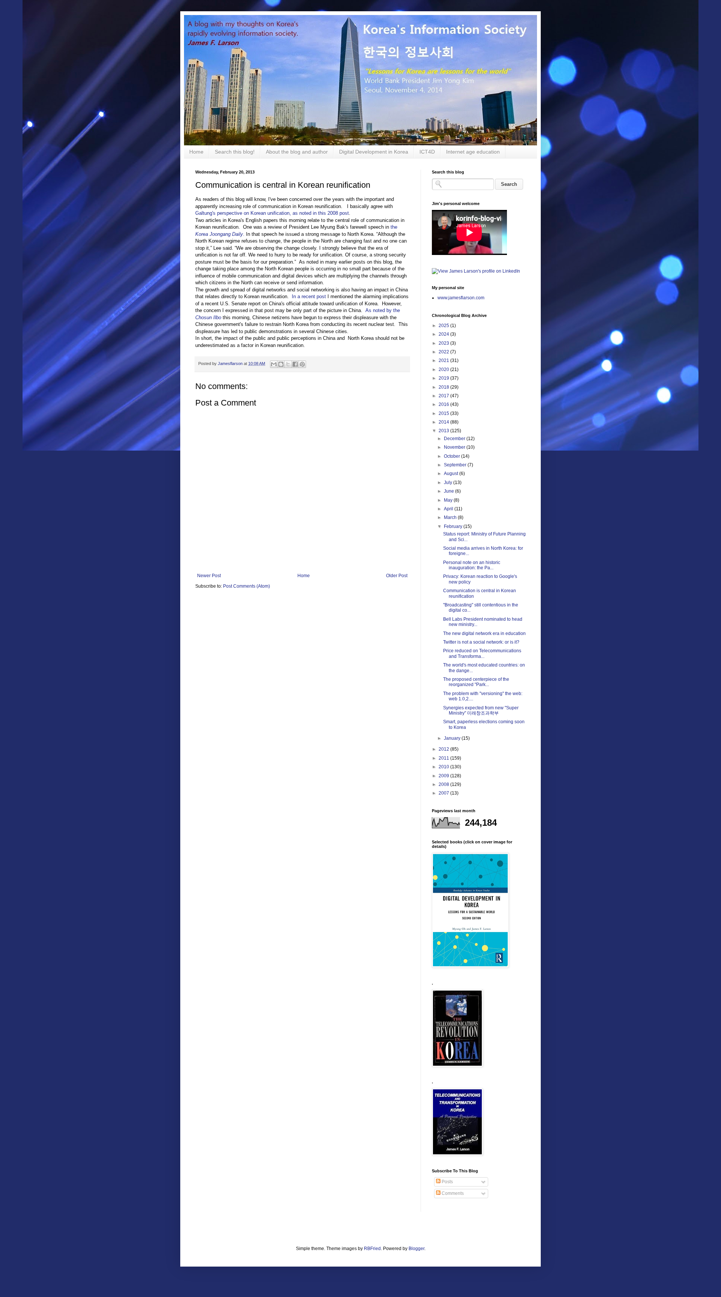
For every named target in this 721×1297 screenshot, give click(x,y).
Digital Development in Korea (373, 152)
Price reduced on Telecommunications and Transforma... (482, 653)
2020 (444, 369)
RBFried (372, 1248)
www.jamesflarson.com (460, 297)
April (449, 508)
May (449, 500)
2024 (444, 334)
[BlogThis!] (281, 364)
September (456, 465)
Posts (446, 1181)
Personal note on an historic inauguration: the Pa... (471, 565)
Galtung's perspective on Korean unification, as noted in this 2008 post (272, 213)
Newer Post (209, 575)
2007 (444, 793)
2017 (444, 395)
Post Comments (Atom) (246, 586)
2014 (444, 422)
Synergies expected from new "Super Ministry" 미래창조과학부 (481, 710)
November (455, 447)
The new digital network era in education (484, 633)
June (449, 491)
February (453, 526)
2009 (444, 775)
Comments (452, 1193)
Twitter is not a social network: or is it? (481, 642)
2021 (444, 360)
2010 (444, 766)
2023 (444, 343)
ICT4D (427, 152)
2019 (444, 378)
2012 (444, 749)
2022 (444, 351)
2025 (444, 325)
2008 (444, 784)
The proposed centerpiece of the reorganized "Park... (476, 682)
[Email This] (274, 364)
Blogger (416, 1248)
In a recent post (309, 296)
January (453, 738)
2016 (444, 404)
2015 (444, 413)
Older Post (396, 575)
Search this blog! (235, 152)
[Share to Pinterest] (302, 364)
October (452, 456)
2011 (444, 758)
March (451, 517)
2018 (444, 387)
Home (196, 152)
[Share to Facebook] (295, 364)
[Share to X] (288, 364)
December (455, 438)
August (451, 473)
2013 (444, 430)
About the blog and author (297, 152)
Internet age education (473, 152)
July (448, 482)
